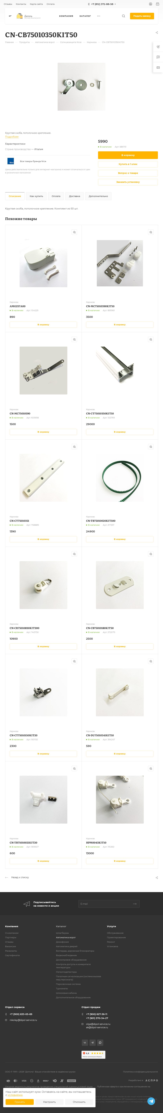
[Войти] (150, 4)
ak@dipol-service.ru (97, 1027)
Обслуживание (115, 933)
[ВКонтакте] (85, 1043)
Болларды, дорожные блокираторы (75, 951)
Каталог (61, 926)
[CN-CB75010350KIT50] (81, 86)
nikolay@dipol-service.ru (23, 1020)
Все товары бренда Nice (33, 161)
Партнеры (10, 937)
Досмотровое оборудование (71, 959)
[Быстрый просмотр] (74, 232)
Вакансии (10, 946)
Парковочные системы (68, 984)
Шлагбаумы (62, 933)
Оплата (56, 196)
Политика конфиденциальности (140, 1071)
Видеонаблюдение (66, 955)
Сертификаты (12, 955)
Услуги (111, 926)
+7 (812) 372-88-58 (102, 4)
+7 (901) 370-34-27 (97, 1018)
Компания (11, 926)
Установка (112, 946)
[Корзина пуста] (157, 4)
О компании (11, 933)
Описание (15, 196)
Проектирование (116, 937)
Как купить (36, 196)
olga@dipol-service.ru (98, 1024)
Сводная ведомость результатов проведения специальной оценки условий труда (49, 1086)
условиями (15, 1095)
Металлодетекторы (66, 972)
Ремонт (111, 942)
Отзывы (9, 942)
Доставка (74, 196)
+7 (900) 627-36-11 (96, 1014)
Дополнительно (98, 196)
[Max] (100, 1043)
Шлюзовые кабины (66, 993)
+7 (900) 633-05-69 (21, 1014)
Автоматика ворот (66, 937)
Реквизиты (11, 951)
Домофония (62, 942)
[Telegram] (92, 1043)
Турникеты (62, 988)
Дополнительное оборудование (73, 997)
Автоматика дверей (66, 946)
